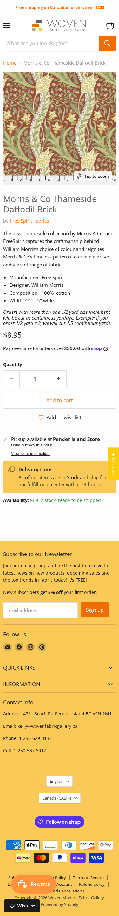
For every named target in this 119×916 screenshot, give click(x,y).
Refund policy (92, 884)
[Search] (107, 43)
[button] (110, 25)
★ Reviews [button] (113, 463)
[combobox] (51, 43)
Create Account (57, 884)
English (56, 781)
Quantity (12, 364)
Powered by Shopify (59, 904)
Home (10, 62)
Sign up (95, 609)
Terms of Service (88, 877)
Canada (56, 798)
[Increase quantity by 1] (58, 378)
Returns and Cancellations (59, 891)
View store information (30, 453)
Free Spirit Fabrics (29, 220)
